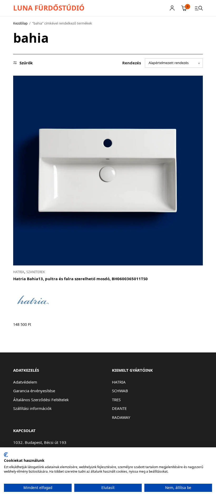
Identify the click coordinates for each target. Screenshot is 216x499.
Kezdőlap (20, 23)
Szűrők (26, 63)
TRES (116, 399)
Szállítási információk (32, 408)
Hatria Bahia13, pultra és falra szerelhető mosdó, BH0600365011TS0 (80, 278)
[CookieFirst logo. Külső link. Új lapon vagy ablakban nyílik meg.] (6, 454)
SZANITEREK (35, 272)
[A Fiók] (172, 8)
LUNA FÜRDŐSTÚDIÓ (49, 8)
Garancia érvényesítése (34, 390)
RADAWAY (121, 417)
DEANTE (119, 408)
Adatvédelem (25, 382)
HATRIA (18, 272)
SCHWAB (120, 390)
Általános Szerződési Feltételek (41, 399)
